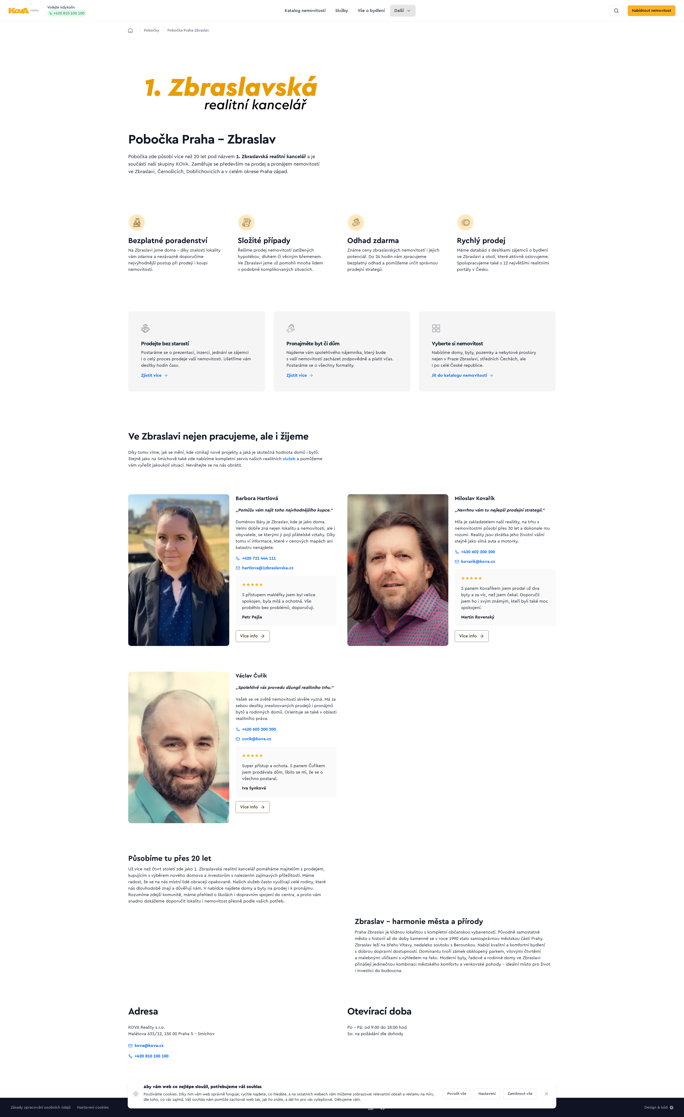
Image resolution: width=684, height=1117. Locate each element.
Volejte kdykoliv (65, 10)
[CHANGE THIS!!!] (546, 1093)
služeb (289, 459)
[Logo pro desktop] (24, 11)
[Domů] (130, 30)
